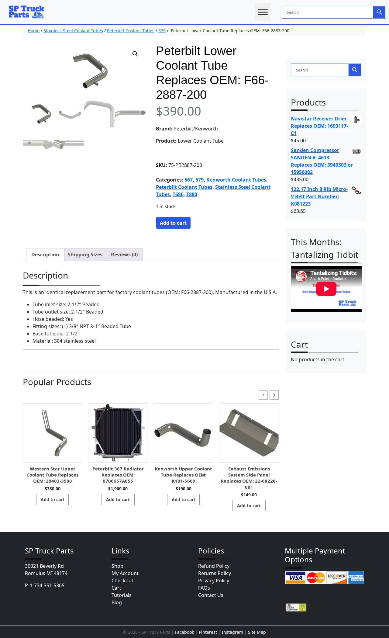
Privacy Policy (213, 580)
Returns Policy (214, 573)
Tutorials (122, 595)
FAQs (204, 587)
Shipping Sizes (85, 254)
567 (188, 179)
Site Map (257, 632)
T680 (178, 194)
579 (162, 30)
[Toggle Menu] (263, 12)
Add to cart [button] (52, 499)
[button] (135, 53)
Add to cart (173, 223)
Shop (117, 566)
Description (45, 254)
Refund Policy (213, 566)
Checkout (122, 580)
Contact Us (210, 595)
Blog (117, 602)
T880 (191, 194)
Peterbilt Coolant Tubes (130, 30)
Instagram (232, 632)
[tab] (45, 254)
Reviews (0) (124, 254)
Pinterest (208, 632)
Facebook (184, 632)
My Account (125, 573)
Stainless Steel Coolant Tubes (73, 30)
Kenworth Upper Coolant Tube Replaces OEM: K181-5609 (183, 475)
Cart (116, 587)
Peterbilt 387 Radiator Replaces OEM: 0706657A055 (118, 475)
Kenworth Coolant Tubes (236, 179)
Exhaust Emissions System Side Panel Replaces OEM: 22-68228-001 (249, 478)
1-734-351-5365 (47, 585)
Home (34, 30)
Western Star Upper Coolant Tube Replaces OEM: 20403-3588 (52, 475)
